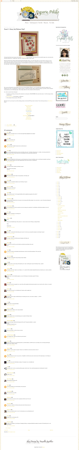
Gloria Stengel (9, 391)
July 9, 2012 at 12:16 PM (10, 233)
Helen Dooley (9, 256)
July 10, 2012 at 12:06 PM (11, 344)
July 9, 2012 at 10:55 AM (10, 208)
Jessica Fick (29, 112)
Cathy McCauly (59, 167)
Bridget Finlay (28, 106)
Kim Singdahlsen (29, 110)
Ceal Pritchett (59, 168)
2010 (58, 232)
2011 (58, 231)
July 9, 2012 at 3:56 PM (10, 271)
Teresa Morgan (59, 154)
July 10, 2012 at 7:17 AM (10, 325)
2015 (58, 191)
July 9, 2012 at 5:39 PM (10, 285)
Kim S (8, 132)
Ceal (7, 302)
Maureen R (8, 274)
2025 (58, 183)
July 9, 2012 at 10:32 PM (10, 305)
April (59, 225)
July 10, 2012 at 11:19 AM (11, 337)
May (58, 223)
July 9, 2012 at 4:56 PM (10, 279)
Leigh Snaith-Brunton (60, 153)
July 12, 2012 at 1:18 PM (10, 394)
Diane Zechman (59, 170)
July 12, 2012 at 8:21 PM (10, 400)
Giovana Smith (28, 113)
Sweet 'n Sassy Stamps (28, 105)
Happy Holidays (60, 220)
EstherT (8, 295)
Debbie (8, 192)
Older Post (51, 430)
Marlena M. (9, 409)
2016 (58, 189)
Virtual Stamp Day (10, 96)
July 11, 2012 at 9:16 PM (10, 381)
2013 (58, 194)
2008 (58, 235)
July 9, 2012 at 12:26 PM (10, 239)
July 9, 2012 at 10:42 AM (10, 189)
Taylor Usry (29, 107)
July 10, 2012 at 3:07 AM (10, 317)
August (59, 202)
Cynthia (8, 314)
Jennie (8, 150)
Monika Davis (28, 117)
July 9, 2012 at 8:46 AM (10, 141)
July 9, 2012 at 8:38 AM (10, 135)
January (59, 229)
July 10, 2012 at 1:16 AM (10, 311)
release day (10, 125)
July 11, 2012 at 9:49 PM (10, 387)
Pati (7, 262)
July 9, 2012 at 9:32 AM (10, 170)
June (58, 222)
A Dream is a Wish (60, 212)
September (59, 201)
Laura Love (9, 328)
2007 (58, 237)
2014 (58, 192)
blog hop (8, 125)
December (59, 196)
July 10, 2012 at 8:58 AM (10, 331)
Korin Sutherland (29, 119)
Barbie (8, 385)
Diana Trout (58, 151)
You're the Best (60, 207)
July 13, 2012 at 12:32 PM (11, 418)
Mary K (8, 354)
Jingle (8, 138)
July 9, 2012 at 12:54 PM (10, 246)
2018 (58, 186)
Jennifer (8, 341)
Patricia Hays (9, 421)
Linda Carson (9, 308)
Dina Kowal (50, 100)
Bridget (8, 282)
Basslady (8, 164)
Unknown (8, 268)
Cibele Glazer (9, 174)
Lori (7, 366)
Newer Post (6, 430)
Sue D (8, 250)
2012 (58, 195)
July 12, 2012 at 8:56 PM (10, 406)
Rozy (8, 360)
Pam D (8, 415)
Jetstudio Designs (9, 236)
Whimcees (8, 218)
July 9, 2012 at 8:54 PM (10, 291)
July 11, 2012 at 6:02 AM (10, 363)
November (59, 198)
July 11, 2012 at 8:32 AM (10, 369)
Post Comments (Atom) (11, 431)
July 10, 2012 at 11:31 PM (11, 351)
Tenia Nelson (9, 186)
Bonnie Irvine (59, 150)
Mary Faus (28, 114)
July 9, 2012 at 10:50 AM (10, 202)
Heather (8, 288)
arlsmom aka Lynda (10, 372)
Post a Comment (8, 427)
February (59, 228)
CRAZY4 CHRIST (10, 320)
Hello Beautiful (60, 211)
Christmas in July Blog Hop (62, 210)
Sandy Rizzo (9, 403)
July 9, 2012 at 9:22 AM (10, 154)
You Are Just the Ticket (61, 205)
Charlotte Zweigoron (10, 334)
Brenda (8, 180)
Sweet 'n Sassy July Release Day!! (63, 215)
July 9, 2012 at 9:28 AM (10, 161)
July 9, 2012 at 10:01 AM (10, 177)
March (59, 226)
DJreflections (9, 397)
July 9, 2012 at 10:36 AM (10, 183)
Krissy (8, 230)
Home (29, 430)
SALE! (59, 218)
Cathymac (8, 157)
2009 (58, 234)
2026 (58, 182)
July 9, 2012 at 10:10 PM (10, 298)
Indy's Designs (9, 378)
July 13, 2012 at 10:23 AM (11, 412)
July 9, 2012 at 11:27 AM (10, 214)
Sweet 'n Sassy (23, 57)
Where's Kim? (60, 217)
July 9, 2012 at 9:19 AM (10, 147)
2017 (58, 188)
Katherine (8, 144)
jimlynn (8, 242)
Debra (8, 212)
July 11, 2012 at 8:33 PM (10, 375)
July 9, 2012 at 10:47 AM (10, 195)
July (58, 204)
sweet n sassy (14, 125)
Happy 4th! (59, 208)
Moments (59, 214)
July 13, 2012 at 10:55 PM (11, 425)
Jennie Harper (28, 108)
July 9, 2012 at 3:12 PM (10, 252)
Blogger (43, 447)
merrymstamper (9, 205)
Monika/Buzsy (9, 198)
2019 (58, 185)
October (59, 199)
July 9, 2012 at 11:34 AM (10, 227)
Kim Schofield (25, 115)
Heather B (8, 348)
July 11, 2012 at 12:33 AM (11, 357)
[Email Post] (14, 124)
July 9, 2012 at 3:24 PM (10, 265)
